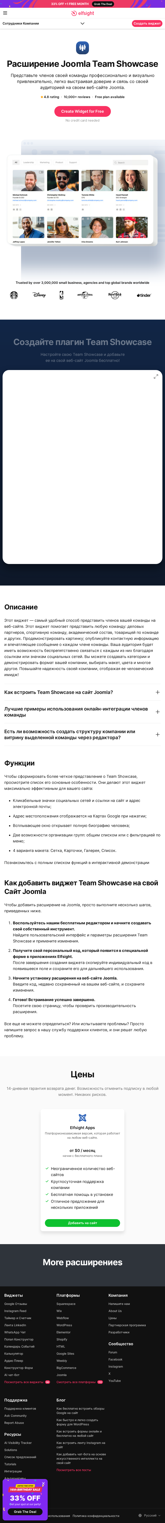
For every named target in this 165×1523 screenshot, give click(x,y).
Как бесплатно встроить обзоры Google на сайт (80, 1411)
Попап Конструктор (19, 1339)
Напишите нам (119, 1304)
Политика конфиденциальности (96, 1516)
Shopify (62, 1339)
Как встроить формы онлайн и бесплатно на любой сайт (79, 1433)
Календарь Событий (19, 1346)
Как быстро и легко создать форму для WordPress (77, 1422)
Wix (59, 1311)
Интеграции (13, 1471)
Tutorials (10, 1464)
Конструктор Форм (18, 1368)
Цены (112, 1318)
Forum (112, 1352)
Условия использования (52, 1516)
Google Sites (65, 1353)
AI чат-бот (12, 1375)
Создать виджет (147, 23)
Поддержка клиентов (20, 1408)
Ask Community (15, 1415)
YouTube (114, 1380)
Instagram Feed (15, 1311)
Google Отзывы (15, 1304)
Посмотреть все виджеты (26, 1382)
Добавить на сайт (82, 1223)
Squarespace (66, 1304)
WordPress (64, 1325)
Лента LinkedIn (15, 1325)
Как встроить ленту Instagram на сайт (81, 1445)
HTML (61, 1346)
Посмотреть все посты (74, 1470)
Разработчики (118, 1332)
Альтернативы (15, 1478)
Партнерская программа (127, 1325)
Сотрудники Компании (21, 23)
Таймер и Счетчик (17, 1318)
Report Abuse (14, 1423)
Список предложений (20, 1457)
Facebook (115, 1359)
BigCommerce (66, 1368)
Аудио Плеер (13, 1360)
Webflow (63, 1318)
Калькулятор (13, 1353)
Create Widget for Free (82, 111)
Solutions (10, 1450)
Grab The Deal (25, 1512)
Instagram (115, 1366)
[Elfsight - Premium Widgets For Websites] (82, 13)
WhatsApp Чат (15, 1332)
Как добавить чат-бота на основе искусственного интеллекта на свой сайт (81, 1458)
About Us (115, 1311)
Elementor (63, 1332)
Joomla (62, 1375)
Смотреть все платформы (79, 1382)
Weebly (62, 1360)
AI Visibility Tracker (18, 1443)
